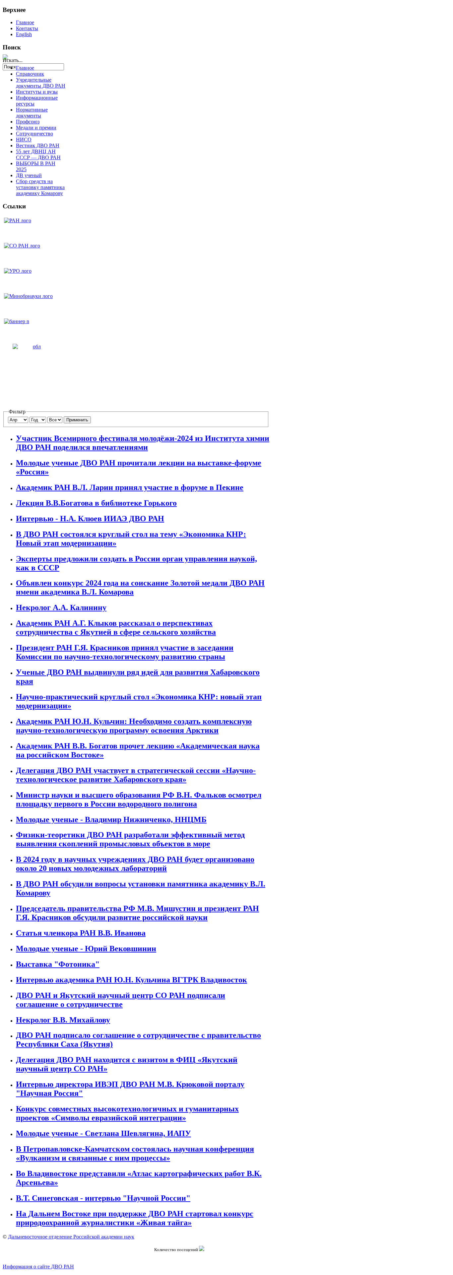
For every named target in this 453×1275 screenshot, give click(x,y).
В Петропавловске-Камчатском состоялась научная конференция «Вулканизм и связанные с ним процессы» (135, 1153)
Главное (25, 22)
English (24, 34)
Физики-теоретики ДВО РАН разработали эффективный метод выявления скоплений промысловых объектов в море (130, 839)
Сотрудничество (34, 133)
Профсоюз (27, 121)
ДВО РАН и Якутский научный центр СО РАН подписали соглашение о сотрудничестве (120, 1000)
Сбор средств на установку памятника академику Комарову (40, 187)
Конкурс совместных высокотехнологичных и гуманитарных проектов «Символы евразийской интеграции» (127, 1113)
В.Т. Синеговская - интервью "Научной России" (103, 1198)
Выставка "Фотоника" (57, 964)
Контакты (27, 28)
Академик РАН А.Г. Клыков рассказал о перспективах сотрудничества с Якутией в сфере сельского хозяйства (116, 627)
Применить (77, 419)
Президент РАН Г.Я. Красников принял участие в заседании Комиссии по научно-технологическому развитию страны (124, 652)
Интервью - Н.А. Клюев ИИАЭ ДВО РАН (90, 518)
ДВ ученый (29, 175)
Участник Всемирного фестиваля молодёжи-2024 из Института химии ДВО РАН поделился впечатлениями (142, 443)
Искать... (13, 60)
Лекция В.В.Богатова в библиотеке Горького (96, 503)
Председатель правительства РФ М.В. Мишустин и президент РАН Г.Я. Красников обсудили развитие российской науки (137, 913)
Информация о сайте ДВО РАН (38, 1266)
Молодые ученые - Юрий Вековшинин (86, 948)
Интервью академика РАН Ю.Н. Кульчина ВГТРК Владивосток (131, 979)
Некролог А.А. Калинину (61, 607)
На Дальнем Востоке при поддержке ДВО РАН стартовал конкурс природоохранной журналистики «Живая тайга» (134, 1218)
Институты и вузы (37, 92)
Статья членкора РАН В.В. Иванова (81, 933)
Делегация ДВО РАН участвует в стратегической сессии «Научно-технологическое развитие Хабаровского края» (136, 775)
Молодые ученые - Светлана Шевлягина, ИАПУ (103, 1133)
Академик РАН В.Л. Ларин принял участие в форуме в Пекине (129, 487)
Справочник (30, 74)
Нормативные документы (32, 112)
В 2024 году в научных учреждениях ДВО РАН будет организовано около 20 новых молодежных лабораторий (135, 864)
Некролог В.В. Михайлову (63, 1020)
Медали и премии (36, 127)
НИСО (24, 139)
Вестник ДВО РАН (37, 145)
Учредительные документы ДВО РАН (40, 83)
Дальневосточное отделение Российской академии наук (71, 1237)
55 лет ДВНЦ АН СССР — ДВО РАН (38, 154)
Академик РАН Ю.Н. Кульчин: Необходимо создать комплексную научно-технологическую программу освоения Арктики (134, 726)
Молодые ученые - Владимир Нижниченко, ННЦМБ (111, 819)
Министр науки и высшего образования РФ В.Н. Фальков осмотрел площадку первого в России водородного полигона (138, 799)
